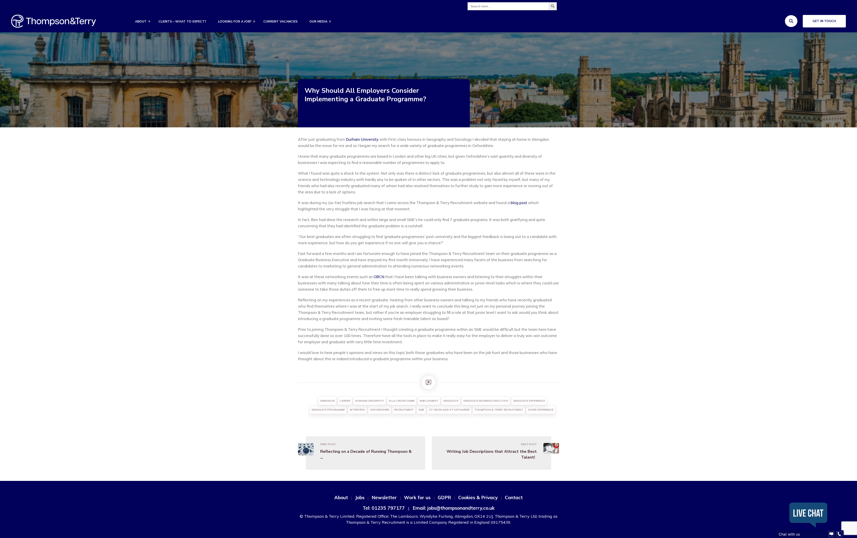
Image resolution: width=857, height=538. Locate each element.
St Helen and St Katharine (449, 409)
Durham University (362, 139)
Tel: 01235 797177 (384, 508)
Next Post (529, 444)
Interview (357, 409)
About (141, 21)
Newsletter (384, 497)
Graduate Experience (529, 400)
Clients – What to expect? (182, 21)
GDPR (444, 497)
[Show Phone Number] (839, 534)
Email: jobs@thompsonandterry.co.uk (454, 508)
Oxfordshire (379, 409)
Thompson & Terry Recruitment (498, 409)
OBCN (379, 276)
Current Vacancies (280, 21)
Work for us (417, 497)
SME (421, 409)
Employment (429, 400)
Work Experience (540, 409)
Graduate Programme (328, 409)
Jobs (359, 497)
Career (345, 400)
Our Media (318, 21)
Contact (514, 497)
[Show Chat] (831, 534)
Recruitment (404, 409)
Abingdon (327, 400)
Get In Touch (824, 21)
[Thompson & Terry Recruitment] (53, 21)
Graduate (450, 400)
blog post (519, 202)
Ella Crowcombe (402, 400)
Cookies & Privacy (478, 497)
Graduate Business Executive (485, 400)
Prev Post (328, 444)
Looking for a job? (235, 21)
